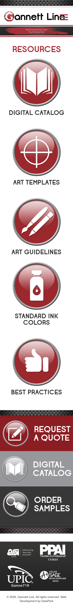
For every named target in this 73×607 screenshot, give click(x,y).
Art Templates (36, 182)
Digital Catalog (36, 113)
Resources (36, 49)
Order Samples (45, 504)
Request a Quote (45, 433)
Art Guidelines (36, 252)
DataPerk (47, 601)
